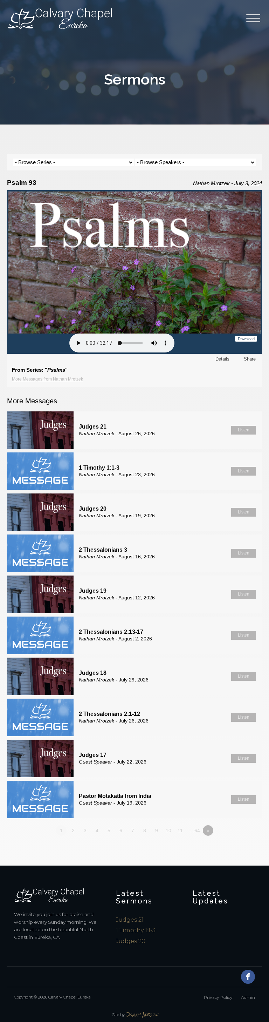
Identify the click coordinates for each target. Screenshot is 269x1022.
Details (222, 359)
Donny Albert (142, 1014)
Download (246, 339)
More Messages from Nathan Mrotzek (47, 379)
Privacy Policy (218, 997)
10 (168, 830)
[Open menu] (254, 18)
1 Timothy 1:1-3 (136, 930)
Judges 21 (130, 919)
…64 (194, 830)
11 (180, 830)
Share (250, 359)
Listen (243, 430)
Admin (248, 997)
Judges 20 (130, 941)
